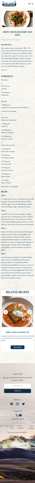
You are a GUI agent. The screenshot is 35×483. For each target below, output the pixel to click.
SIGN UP (17, 391)
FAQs (1, 426)
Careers (6, 426)
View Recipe (17, 347)
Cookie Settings (31, 427)
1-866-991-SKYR (17, 419)
